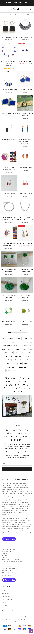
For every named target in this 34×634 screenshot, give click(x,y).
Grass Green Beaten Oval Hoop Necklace (25, 270)
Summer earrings (23, 367)
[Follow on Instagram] (7, 611)
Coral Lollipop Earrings (25, 193)
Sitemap (4, 605)
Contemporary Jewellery (10, 345)
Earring (17, 349)
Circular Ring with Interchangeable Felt (9, 168)
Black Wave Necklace (25, 37)
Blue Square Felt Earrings (8, 113)
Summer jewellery (11, 370)
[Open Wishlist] (31, 631)
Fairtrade (5, 352)
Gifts (29, 352)
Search (4, 602)
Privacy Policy (6, 590)
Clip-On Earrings (27, 338)
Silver (25, 363)
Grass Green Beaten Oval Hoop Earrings (8, 270)
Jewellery (26, 356)
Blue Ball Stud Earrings (25, 61)
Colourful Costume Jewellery (10, 342)
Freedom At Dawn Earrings (25, 243)
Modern (15, 360)
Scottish (19, 363)
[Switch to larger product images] (28, 14)
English (26, 616)
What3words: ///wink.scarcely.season (13, 576)
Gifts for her (8, 356)
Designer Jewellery (25, 345)
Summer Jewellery (11, 367)
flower (26, 370)
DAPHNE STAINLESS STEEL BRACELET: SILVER (9, 218)
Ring (8, 363)
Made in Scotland (6, 360)
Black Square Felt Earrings (9, 37)
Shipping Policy (6, 596)
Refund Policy (6, 593)
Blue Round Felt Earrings (25, 89)
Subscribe (17, 469)
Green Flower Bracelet (8, 321)
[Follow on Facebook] (3, 611)
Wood (20, 370)
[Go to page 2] (25, 330)
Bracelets (18, 338)
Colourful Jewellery (26, 342)
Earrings (23, 349)
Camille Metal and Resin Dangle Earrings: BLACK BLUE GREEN (25, 141)
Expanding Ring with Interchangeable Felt (9, 244)
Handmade (18, 356)
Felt (12, 352)
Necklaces (30, 360)
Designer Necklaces (7, 349)
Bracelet (11, 338)
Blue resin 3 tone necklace (9, 89)
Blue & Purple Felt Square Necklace (8, 62)
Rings (13, 363)
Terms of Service (7, 599)
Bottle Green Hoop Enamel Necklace (25, 114)
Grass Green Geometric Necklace (9, 296)
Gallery (24, 352)
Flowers (17, 352)
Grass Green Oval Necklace (25, 296)
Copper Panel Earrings (25, 167)
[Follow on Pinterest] (12, 611)
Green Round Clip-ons (25, 321)
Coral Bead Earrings (9, 193)
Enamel (30, 349)
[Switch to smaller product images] (31, 14)
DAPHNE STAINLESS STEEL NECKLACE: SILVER (25, 218)
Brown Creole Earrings (8, 139)
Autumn (4, 338)
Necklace (22, 360)
